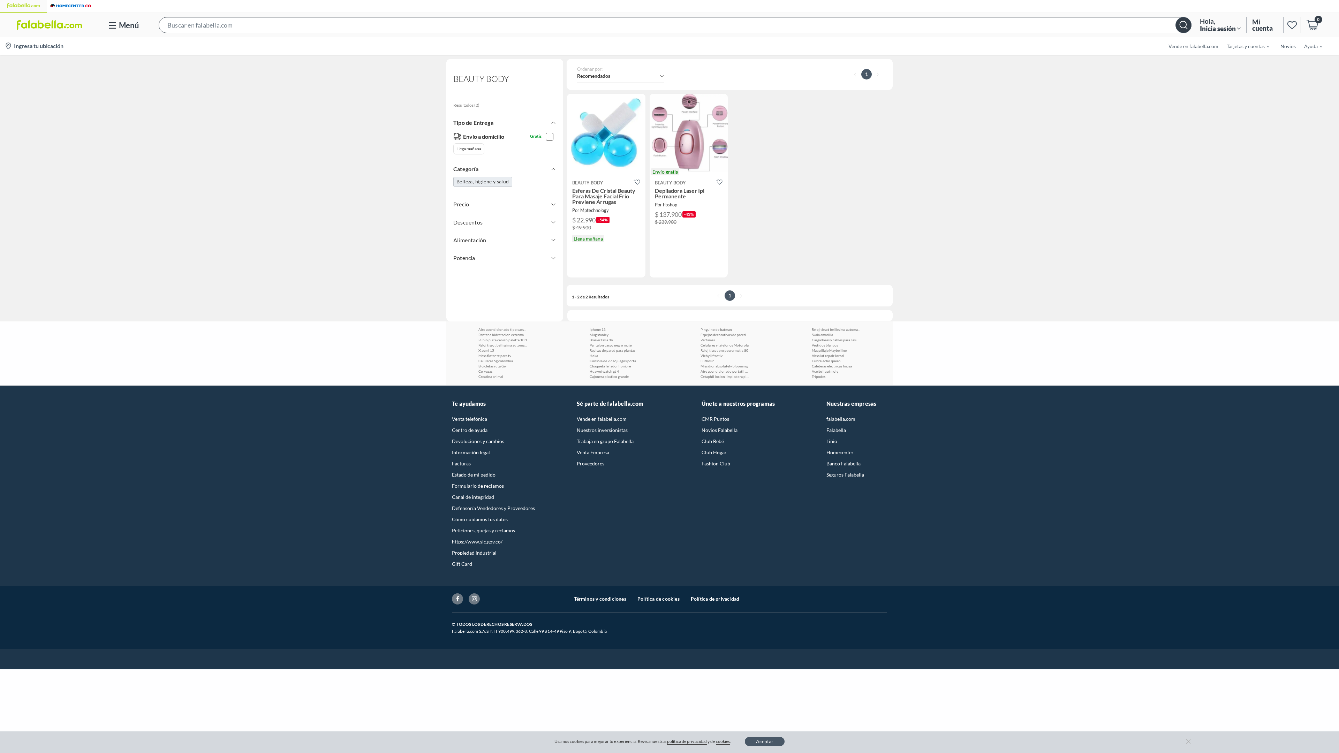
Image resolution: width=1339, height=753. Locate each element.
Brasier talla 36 (601, 340)
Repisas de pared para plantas (612, 350)
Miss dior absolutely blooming (724, 366)
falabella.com (840, 419)
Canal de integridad (473, 497)
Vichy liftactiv (712, 355)
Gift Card (462, 564)
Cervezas (485, 371)
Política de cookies (658, 599)
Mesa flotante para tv (494, 355)
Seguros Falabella (845, 475)
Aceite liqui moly (825, 371)
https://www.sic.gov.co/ (477, 542)
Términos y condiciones (600, 599)
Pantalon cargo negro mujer (611, 345)
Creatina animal (490, 376)
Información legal (471, 452)
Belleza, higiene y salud (482, 181)
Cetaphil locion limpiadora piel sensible (725, 376)
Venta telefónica (469, 419)
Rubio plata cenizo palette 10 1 (502, 340)
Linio (831, 441)
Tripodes (818, 376)
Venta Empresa (593, 452)
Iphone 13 (598, 329)
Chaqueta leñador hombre (610, 366)
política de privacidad (687, 741)
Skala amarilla (822, 335)
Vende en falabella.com (602, 419)
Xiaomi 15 (486, 350)
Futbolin (707, 361)
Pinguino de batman (716, 329)
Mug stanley (599, 335)
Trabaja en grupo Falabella (605, 441)
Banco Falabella (843, 463)
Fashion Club (716, 463)
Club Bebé (713, 441)
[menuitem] (1243, 46)
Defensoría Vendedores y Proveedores (493, 508)
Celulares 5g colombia (495, 361)
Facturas (461, 463)
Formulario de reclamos (478, 486)
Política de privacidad (715, 599)
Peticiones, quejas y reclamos (483, 530)
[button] (675, 25)
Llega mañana (468, 148)
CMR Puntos (715, 419)
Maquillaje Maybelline (829, 350)
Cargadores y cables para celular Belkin (836, 340)
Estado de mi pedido (473, 475)
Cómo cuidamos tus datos (480, 519)
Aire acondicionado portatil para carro (725, 371)
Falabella (836, 430)
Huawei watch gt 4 (604, 371)
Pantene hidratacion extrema (501, 335)
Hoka (594, 355)
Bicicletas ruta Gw (492, 366)
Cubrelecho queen (826, 361)
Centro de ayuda (469, 430)
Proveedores (590, 463)
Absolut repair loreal (828, 355)
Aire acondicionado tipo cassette (502, 329)
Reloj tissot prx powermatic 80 (724, 350)
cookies (723, 741)
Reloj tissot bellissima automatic (502, 345)
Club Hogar (714, 452)
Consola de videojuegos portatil (614, 361)
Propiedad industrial (474, 553)
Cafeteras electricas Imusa (832, 366)
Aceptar (764, 741)
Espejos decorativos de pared (723, 335)
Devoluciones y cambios (478, 441)
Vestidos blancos (825, 345)
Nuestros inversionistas (602, 430)
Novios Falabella (719, 430)
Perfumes (708, 340)
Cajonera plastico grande (609, 376)
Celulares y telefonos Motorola (725, 345)
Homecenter (840, 452)
